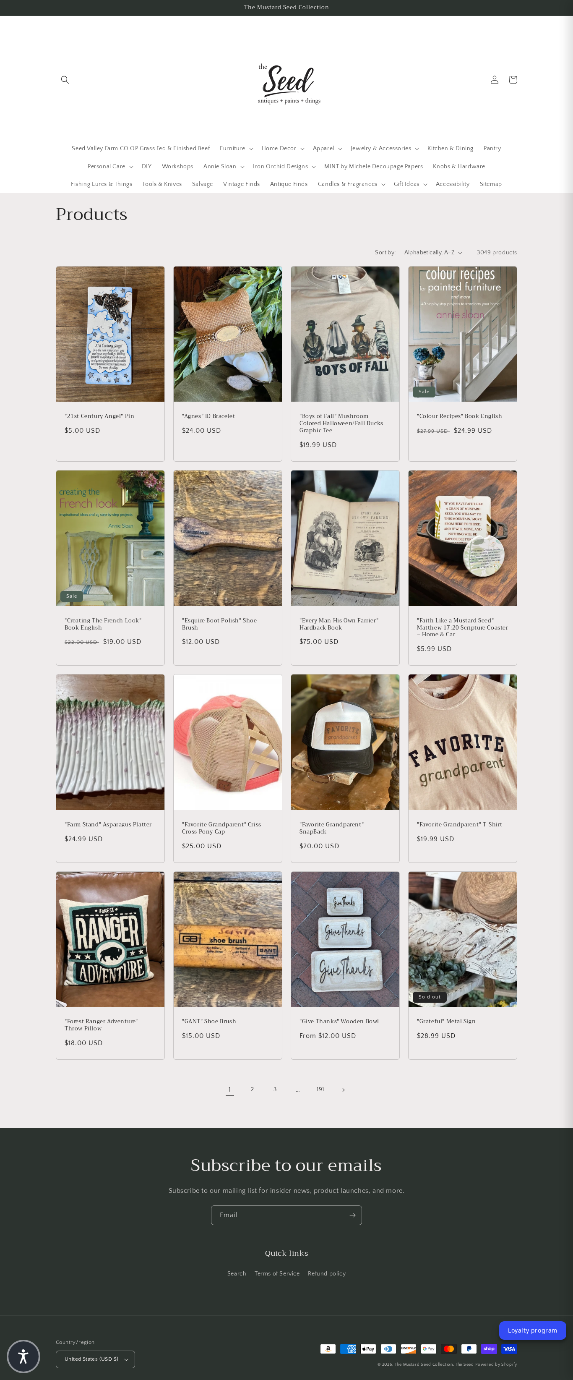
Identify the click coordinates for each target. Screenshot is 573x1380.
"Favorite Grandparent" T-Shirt (460, 825)
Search (237, 1273)
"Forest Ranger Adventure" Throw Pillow (101, 1025)
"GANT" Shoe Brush (209, 1021)
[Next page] (343, 1090)
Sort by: (385, 252)
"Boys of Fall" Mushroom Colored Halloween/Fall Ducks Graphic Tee (341, 423)
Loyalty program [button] (532, 1330)
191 (320, 1089)
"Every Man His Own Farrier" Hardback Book (339, 624)
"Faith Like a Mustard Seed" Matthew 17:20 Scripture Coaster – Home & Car (462, 628)
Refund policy (327, 1273)
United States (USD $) (91, 1359)
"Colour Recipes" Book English (459, 416)
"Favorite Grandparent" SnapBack (332, 828)
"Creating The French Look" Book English (103, 624)
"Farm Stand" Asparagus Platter (108, 825)
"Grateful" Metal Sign (446, 1021)
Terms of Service (277, 1273)
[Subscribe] (352, 1215)
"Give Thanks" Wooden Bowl (339, 1021)
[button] (65, 80)
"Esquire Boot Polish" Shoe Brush (219, 624)
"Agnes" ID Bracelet (208, 416)
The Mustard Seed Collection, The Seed (434, 1364)
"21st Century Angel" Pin (99, 416)
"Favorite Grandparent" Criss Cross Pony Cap (221, 828)
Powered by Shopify (496, 1364)
